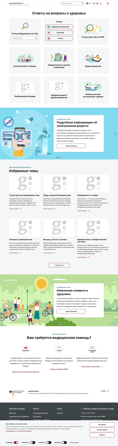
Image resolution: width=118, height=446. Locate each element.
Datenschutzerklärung (24, 431)
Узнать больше (71, 146)
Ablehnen (102, 435)
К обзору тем (59, 265)
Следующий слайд (115, 133)
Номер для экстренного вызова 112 (25, 372)
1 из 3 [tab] (56, 324)
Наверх (104, 391)
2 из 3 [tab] (59, 324)
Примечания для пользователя (19, 416)
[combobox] (70, 3)
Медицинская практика (60, 27)
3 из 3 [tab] (62, 324)
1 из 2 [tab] (57, 157)
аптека (60, 38)
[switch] (32, 442)
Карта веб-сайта (14, 420)
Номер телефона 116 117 (59, 369)
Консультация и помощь (40, 413)
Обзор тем (12, 413)
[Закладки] (100, 3)
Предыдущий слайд (3, 133)
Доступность (37, 416)
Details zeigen (74, 442)
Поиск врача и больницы (90, 366)
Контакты (60, 413)
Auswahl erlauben (102, 430)
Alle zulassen (102, 424)
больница (60, 33)
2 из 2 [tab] (60, 157)
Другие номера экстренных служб (92, 420)
